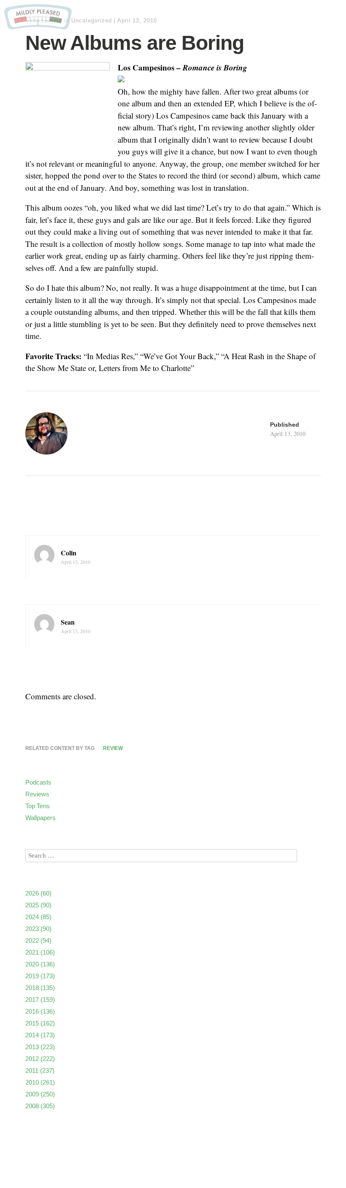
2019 (40, 976)
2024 (38, 916)
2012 (40, 1058)
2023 (38, 928)
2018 (40, 987)
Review (113, 748)
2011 (39, 1070)
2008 (40, 1106)
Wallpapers (40, 817)
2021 (40, 952)
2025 (38, 905)
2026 (38, 893)
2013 (40, 1046)
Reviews (37, 794)
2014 (40, 1035)
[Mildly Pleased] (38, 26)
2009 (40, 1094)
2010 (40, 1082)
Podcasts (38, 782)
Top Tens (37, 805)
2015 (40, 1023)
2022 (38, 940)
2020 (40, 964)
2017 (40, 999)
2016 (40, 1011)
